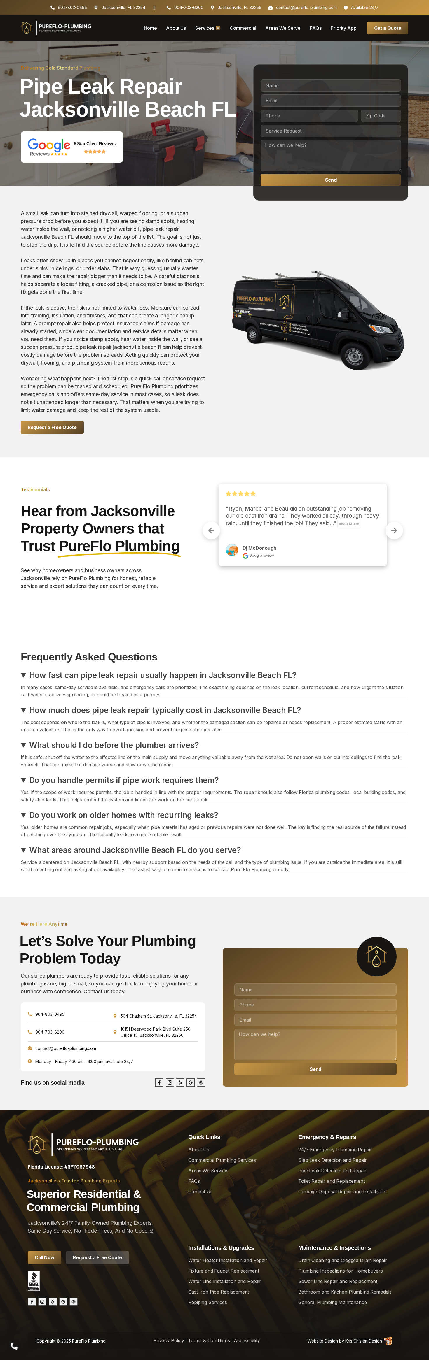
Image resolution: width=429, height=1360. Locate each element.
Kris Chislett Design (363, 1340)
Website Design (323, 1340)
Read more (237, 531)
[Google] (190, 1082)
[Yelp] (180, 1082)
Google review (261, 562)
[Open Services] (218, 28)
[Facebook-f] (159, 1082)
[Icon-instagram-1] (170, 1082)
